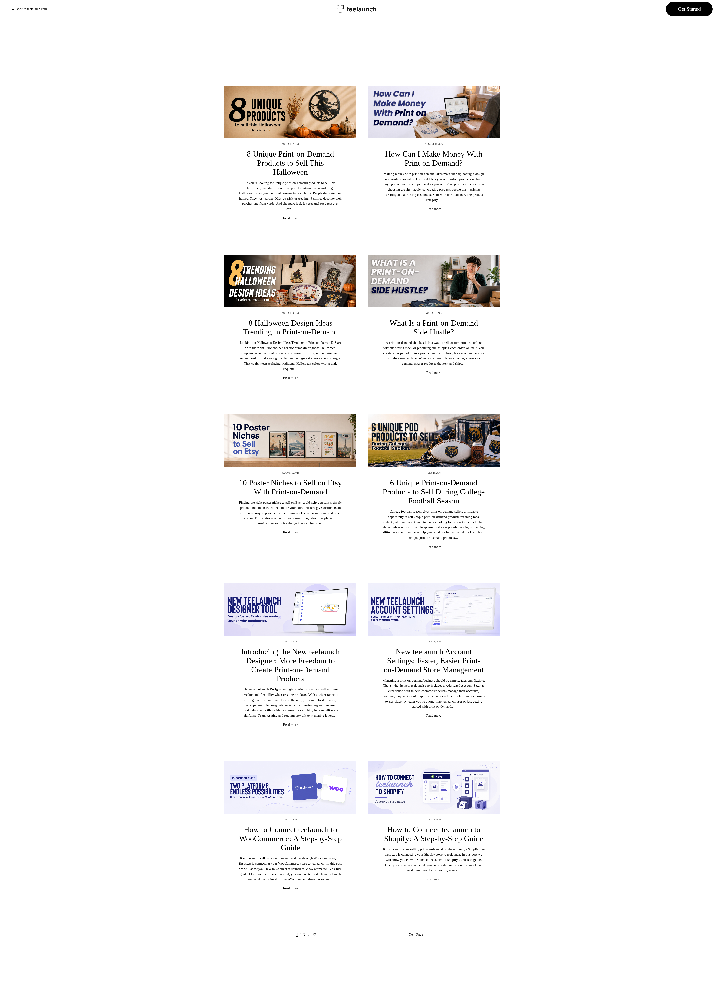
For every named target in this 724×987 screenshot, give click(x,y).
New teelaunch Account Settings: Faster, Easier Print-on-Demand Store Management (434, 660)
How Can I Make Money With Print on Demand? (433, 158)
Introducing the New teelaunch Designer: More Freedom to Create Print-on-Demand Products (290, 665)
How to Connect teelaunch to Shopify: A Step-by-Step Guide (433, 834)
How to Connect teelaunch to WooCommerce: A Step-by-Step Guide (290, 838)
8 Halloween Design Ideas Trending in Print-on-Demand (290, 327)
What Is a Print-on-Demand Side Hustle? (434, 327)
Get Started (689, 9)
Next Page (418, 934)
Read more (290, 218)
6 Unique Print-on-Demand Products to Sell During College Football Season (434, 491)
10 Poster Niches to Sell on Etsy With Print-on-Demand (290, 487)
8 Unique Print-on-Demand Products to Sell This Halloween (290, 162)
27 (314, 934)
